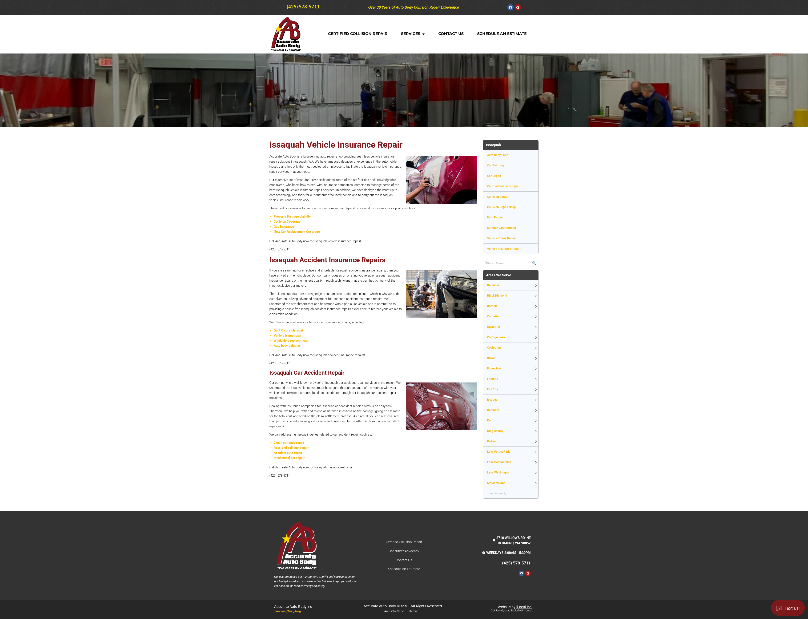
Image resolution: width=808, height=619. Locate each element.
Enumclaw (494, 368)
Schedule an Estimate (502, 33)
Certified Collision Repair (357, 33)
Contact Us (451, 33)
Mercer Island (496, 483)
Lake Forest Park (498, 451)
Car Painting (495, 165)
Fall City (492, 389)
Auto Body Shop (497, 155)
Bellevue (493, 285)
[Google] (518, 7)
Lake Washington (498, 472)
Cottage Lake (496, 337)
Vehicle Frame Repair (501, 238)
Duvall (491, 358)
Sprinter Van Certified (501, 228)
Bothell (492, 306)
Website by (515, 607)
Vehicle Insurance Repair (504, 248)
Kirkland (492, 441)
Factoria (492, 379)
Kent (490, 420)
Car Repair (494, 176)
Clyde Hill (493, 327)
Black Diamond (497, 295)
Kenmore (493, 410)
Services (410, 33)
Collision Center (498, 196)
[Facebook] (510, 7)
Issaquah (493, 399)
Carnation (493, 316)
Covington (494, 347)
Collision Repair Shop (501, 207)
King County (495, 431)
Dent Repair (495, 217)
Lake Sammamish (499, 462)
